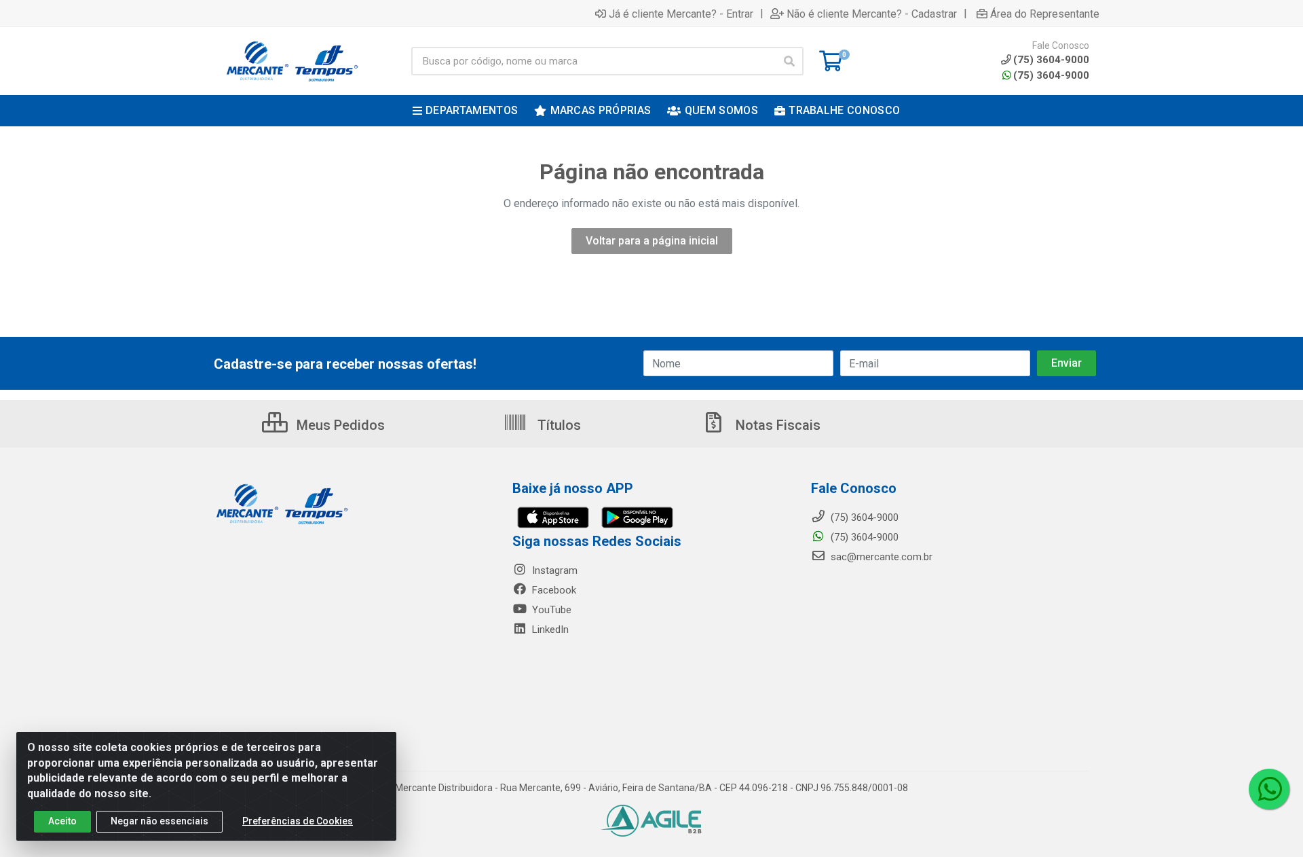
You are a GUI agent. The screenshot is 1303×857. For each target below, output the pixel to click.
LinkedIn (549, 629)
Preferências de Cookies (297, 821)
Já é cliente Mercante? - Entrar (681, 13)
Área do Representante (1044, 13)
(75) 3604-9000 (1051, 75)
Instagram (553, 570)
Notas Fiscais (776, 425)
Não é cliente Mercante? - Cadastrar (872, 13)
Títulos (557, 425)
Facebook (552, 590)
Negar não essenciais (159, 821)
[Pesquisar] (789, 61)
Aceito (62, 821)
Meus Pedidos (339, 425)
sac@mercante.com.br (880, 557)
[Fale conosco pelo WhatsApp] (1269, 789)
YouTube (550, 610)
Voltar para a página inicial (652, 240)
